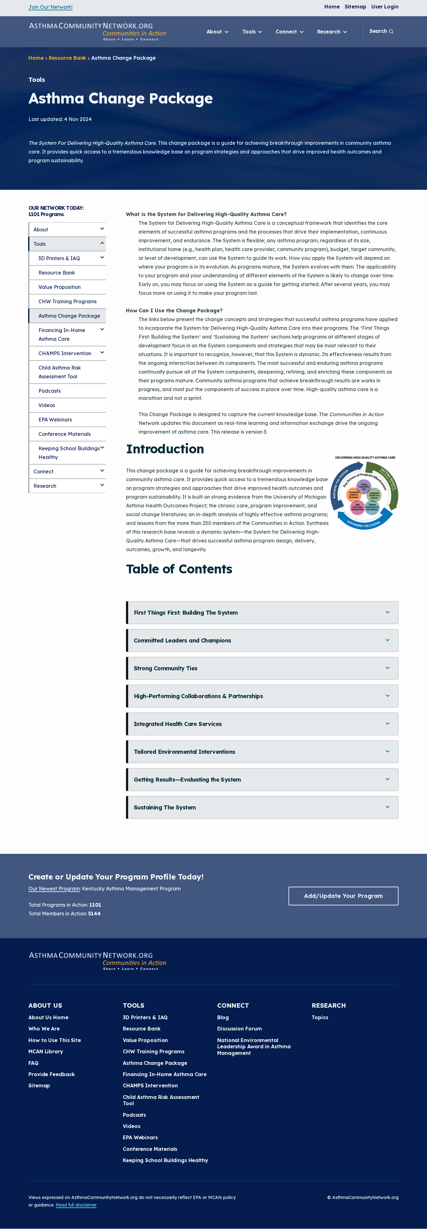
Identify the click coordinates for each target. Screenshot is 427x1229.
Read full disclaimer (76, 1205)
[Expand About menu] (102, 226)
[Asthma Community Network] (97, 31)
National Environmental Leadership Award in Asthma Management (253, 1046)
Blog (223, 1017)
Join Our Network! (50, 7)
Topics (320, 1017)
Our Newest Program (54, 888)
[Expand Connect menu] (102, 468)
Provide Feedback (51, 1074)
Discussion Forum (239, 1028)
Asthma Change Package (69, 316)
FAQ (33, 1063)
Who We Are (44, 1028)
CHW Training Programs (67, 301)
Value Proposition (59, 287)
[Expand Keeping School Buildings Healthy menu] (102, 445)
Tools (249, 31)
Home (332, 6)
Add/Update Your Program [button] (343, 895)
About (215, 31)
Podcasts (49, 391)
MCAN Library (45, 1051)
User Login (385, 6)
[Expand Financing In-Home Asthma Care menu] (102, 326)
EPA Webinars (55, 419)
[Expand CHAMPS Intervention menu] (102, 350)
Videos (46, 405)
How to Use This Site (54, 1040)
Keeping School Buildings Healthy (69, 452)
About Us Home (48, 1017)
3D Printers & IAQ (59, 258)
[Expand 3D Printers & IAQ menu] (102, 255)
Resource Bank (68, 58)
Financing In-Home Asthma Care (61, 334)
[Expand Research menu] (102, 482)
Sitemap (355, 6)
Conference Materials (64, 434)
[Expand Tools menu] (102, 240)
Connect (287, 31)
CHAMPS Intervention (64, 353)
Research (329, 31)
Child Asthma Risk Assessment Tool (59, 372)
